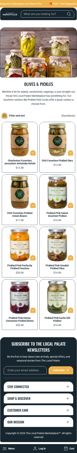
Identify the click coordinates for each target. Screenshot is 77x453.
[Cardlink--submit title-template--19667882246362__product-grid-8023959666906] (57, 297)
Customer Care (17, 410)
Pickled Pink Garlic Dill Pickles (57, 319)
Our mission (15, 422)
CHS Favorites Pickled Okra (57, 160)
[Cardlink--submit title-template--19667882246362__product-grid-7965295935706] (19, 139)
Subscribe (59, 370)
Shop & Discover (18, 398)
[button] (68, 448)
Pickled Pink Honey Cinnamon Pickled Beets (20, 319)
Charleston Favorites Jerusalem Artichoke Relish (19, 162)
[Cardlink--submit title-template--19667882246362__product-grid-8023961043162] (19, 297)
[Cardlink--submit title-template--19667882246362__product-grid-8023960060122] (19, 244)
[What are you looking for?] (68, 13)
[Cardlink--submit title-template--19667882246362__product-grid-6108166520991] (57, 139)
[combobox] (47, 13)
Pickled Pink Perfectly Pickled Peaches (19, 267)
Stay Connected (18, 386)
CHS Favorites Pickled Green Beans (19, 214)
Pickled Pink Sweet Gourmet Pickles (57, 214)
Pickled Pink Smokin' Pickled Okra (57, 267)
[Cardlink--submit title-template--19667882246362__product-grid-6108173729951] (19, 192)
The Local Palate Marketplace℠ (43, 433)
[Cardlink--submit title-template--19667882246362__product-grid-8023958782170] (57, 244)
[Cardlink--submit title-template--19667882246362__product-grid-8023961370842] (57, 192)
